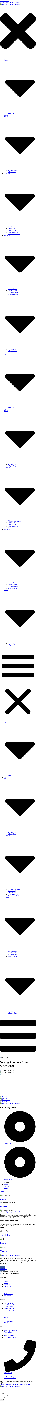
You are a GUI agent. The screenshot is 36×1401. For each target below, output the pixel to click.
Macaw (3, 1251)
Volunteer (4, 1206)
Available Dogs (12, 464)
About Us (11, 407)
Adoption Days (12, 645)
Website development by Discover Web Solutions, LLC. (17, 1384)
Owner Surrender (13, 588)
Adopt (2, 1191)
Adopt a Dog (12, 466)
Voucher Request (13, 586)
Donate (6, 409)
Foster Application (13, 526)
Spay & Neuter (12, 584)
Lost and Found (12, 583)
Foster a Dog (12, 523)
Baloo (3, 1243)
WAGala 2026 (12, 643)
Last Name (3, 1396)
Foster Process (12, 524)
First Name (3, 1394)
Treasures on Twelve (14, 528)
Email (2, 1398)
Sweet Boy (5, 1235)
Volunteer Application (14, 521)
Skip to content (4, 1)
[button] (18, 683)
